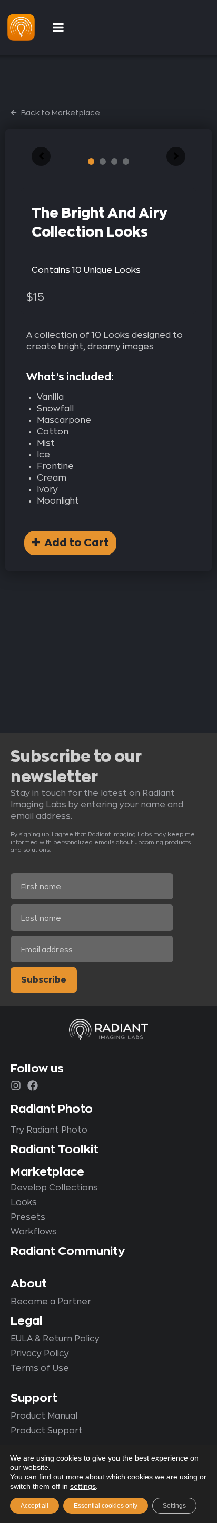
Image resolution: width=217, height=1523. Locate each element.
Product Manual (44, 1416)
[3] (114, 161)
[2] (102, 161)
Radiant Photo (52, 1109)
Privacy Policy (40, 1353)
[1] (91, 161)
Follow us (37, 1068)
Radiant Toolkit (54, 1149)
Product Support (47, 1430)
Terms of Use (40, 1368)
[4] (126, 161)
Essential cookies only (105, 1505)
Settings (174, 1505)
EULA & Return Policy (55, 1339)
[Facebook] (32, 1085)
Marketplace (47, 1172)
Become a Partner (51, 1301)
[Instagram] (16, 1085)
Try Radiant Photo (49, 1130)
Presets (28, 1217)
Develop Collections (54, 1188)
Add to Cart (74, 542)
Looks (24, 1202)
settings (83, 1486)
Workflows (34, 1232)
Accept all (34, 1505)
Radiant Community (68, 1251)
